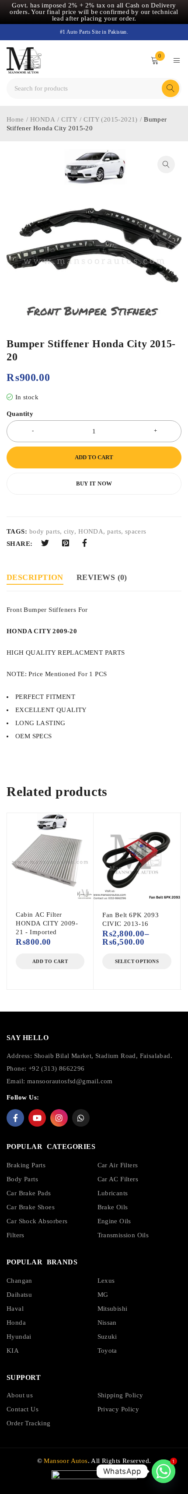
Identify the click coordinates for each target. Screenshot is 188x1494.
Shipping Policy (120, 1395)
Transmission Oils (123, 1235)
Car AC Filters (118, 1179)
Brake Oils (112, 1207)
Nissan (107, 1322)
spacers (135, 531)
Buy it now (94, 483)
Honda (16, 1322)
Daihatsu (19, 1294)
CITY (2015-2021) (110, 119)
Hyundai (19, 1336)
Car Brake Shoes (31, 1207)
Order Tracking (29, 1423)
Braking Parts (26, 1165)
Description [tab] (35, 577)
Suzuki (107, 1336)
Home (15, 119)
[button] (166, 164)
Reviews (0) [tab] (102, 577)
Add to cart (94, 457)
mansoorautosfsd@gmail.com (70, 1081)
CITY (69, 119)
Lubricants (112, 1193)
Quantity (20, 413)
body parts (44, 531)
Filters (15, 1235)
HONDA (42, 119)
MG (102, 1294)
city (69, 531)
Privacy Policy (118, 1409)
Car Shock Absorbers (37, 1221)
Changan (19, 1280)
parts (114, 531)
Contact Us (22, 1409)
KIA (13, 1350)
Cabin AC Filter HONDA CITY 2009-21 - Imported (47, 923)
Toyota (107, 1350)
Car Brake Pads (29, 1193)
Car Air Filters (117, 1165)
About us (20, 1395)
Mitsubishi (112, 1308)
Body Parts (22, 1179)
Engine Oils (114, 1221)
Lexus (106, 1280)
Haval (15, 1308)
